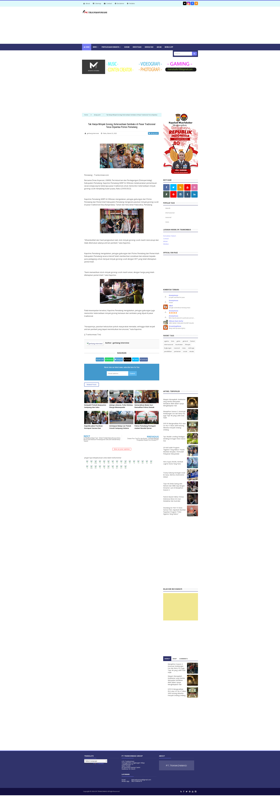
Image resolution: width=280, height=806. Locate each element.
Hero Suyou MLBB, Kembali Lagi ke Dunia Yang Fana (173, 463)
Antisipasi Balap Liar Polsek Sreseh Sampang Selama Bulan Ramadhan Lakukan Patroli (120, 429)
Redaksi (132, 3)
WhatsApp (109, 359)
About (87, 3)
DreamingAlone (175, 326)
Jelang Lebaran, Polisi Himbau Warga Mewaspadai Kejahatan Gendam (121, 407)
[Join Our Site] (196, 3)
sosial (185, 351)
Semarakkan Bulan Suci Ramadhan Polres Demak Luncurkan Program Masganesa (144, 408)
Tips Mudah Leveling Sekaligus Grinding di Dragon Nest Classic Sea (174, 439)
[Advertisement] (158, 25)
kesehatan (179, 344)
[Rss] (181, 792)
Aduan (165, 241)
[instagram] (195, 792)
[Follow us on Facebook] (192, 3)
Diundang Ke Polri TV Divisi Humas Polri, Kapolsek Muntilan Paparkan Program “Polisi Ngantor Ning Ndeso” (174, 511)
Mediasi (166, 244)
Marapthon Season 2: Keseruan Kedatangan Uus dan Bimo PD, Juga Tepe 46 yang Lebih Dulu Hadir (174, 414)
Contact (109, 3)
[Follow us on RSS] (180, 187)
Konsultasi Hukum (169, 236)
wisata (191, 351)
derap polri (154, 133)
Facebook (144, 359)
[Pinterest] (189, 792)
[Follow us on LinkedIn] (194, 194)
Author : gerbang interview (117, 343)
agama (166, 341)
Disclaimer (120, 3)
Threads (128, 359)
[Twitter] (186, 792)
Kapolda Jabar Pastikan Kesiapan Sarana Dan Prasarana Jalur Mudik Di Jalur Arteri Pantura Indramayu (96, 429)
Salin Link (100, 359)
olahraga (191, 348)
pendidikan (168, 351)
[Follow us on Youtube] (187, 187)
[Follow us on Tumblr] (187, 194)
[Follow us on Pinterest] (173, 194)
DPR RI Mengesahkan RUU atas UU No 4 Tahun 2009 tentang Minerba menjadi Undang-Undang (174, 426)
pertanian (177, 351)
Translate (100, 763)
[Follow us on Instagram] (180, 194)
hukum (192, 341)
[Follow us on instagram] (188, 3)
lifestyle (187, 344)
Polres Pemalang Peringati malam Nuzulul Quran (145, 427)
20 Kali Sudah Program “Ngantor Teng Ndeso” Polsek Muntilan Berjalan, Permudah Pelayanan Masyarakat (174, 451)
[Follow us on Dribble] (194, 187)
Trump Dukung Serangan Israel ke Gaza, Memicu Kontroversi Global (174, 475)
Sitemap (98, 3)
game (178, 341)
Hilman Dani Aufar (176, 321)
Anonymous (173, 295)
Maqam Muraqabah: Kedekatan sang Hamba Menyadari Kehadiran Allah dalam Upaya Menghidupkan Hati (174, 402)
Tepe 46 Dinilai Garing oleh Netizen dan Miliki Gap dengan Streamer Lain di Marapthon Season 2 (174, 487)
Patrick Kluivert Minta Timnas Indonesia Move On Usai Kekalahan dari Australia (173, 499)
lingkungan (168, 348)
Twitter (136, 359)
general (185, 341)
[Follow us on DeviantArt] (166, 194)
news (167, 222)
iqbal (171, 306)
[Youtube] (192, 792)
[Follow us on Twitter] (184, 3)
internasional (169, 213)
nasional (168, 217)
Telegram (119, 359)
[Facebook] (183, 792)
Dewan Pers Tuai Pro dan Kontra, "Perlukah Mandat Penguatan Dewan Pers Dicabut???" (143, 439)
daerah (167, 208)
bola (172, 341)
